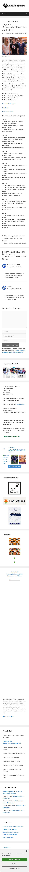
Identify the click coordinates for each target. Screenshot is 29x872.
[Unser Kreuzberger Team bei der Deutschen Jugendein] (14, 459)
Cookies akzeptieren (14, 859)
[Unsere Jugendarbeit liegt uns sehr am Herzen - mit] (22, 459)
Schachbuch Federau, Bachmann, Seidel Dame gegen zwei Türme (15, 574)
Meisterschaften (20, 236)
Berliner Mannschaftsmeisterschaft (13, 827)
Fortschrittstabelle (7, 112)
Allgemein (7, 236)
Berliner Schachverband (10, 829)
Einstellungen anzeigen (14, 868)
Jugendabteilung (20, 404)
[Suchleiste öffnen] (26, 14)
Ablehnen (14, 864)
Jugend (13, 236)
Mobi (8, 717)
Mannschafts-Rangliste (9, 104)
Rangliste (5, 108)
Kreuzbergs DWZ (8, 837)
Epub (12, 717)
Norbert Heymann (8, 791)
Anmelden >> (7, 847)
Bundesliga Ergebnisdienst (10, 832)
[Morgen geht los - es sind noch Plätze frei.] (6, 459)
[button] (26, 851)
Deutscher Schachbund (10, 834)
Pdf (4, 717)
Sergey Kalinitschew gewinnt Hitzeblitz (15, 243)
